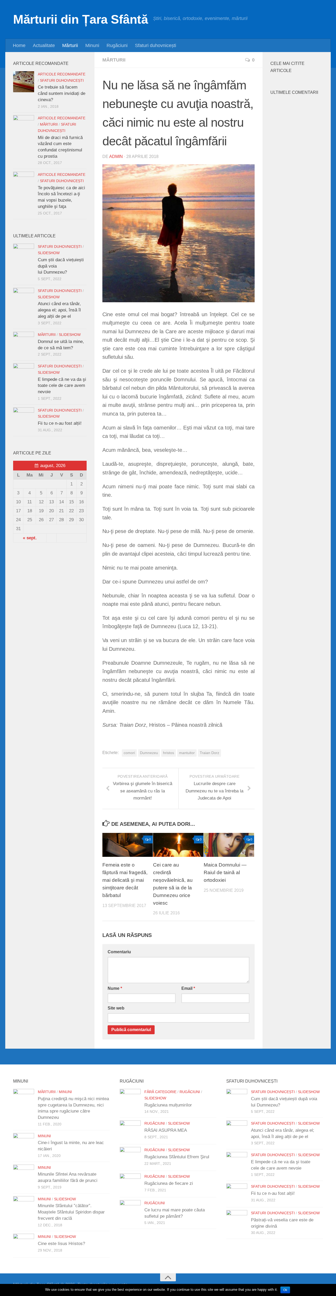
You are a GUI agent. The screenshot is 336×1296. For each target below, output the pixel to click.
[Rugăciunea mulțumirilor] (130, 1099)
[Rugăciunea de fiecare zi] (130, 1184)
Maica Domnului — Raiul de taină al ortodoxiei (225, 872)
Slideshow (49, 253)
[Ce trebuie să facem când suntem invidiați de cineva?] (23, 81)
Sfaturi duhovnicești (155, 45)
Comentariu (119, 952)
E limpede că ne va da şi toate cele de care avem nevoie (62, 385)
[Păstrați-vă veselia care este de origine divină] (236, 1220)
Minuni (92, 45)
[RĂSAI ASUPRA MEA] (130, 1130)
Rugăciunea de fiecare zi (168, 1183)
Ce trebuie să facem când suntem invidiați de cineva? (61, 93)
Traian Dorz (209, 753)
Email (188, 988)
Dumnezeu (149, 753)
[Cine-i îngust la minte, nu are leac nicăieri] (23, 1143)
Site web (116, 1008)
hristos (168, 753)
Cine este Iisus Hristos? (61, 1243)
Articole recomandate (61, 74)
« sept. (30, 537)
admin (116, 156)
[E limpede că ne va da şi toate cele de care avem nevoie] (23, 373)
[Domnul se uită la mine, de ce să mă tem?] (23, 342)
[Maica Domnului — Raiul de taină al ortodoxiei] (229, 845)
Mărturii (70, 45)
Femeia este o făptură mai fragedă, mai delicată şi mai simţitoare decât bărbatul (125, 880)
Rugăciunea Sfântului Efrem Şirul (176, 1156)
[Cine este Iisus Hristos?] (23, 1244)
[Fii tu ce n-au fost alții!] (23, 417)
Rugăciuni (117, 45)
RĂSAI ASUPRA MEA (165, 1130)
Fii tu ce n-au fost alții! (60, 423)
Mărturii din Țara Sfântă (80, 19)
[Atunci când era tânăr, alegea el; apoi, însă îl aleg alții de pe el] (23, 298)
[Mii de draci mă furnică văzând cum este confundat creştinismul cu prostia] (23, 125)
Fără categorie (160, 1092)
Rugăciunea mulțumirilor (168, 1105)
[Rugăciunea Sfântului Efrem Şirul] (130, 1157)
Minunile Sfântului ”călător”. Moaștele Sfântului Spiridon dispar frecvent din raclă (71, 1212)
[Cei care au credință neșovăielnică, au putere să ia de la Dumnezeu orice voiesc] (178, 845)
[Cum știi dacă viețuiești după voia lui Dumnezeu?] (23, 254)
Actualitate (44, 45)
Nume (115, 988)
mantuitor (187, 753)
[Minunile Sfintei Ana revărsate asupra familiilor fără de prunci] (23, 1175)
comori (129, 753)
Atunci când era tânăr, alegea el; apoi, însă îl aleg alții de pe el (59, 310)
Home (19, 45)
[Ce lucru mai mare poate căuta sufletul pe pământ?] (130, 1210)
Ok (285, 1290)
